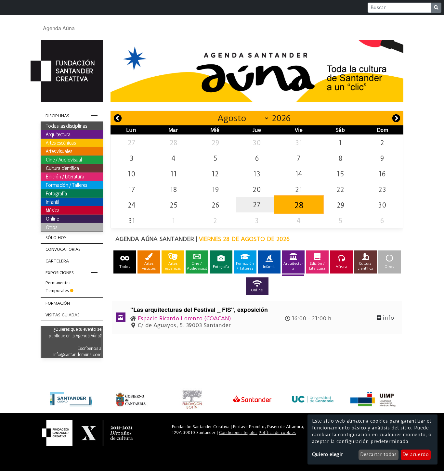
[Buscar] (436, 8)
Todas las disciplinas (66, 125)
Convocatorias (63, 249)
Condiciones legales (238, 432)
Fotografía (56, 193)
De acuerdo (415, 454)
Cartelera (57, 261)
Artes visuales (59, 151)
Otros (51, 227)
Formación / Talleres (66, 185)
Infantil (52, 201)
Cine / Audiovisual (64, 159)
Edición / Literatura (65, 176)
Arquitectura (58, 134)
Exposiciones (60, 272)
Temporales (57, 290)
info (387, 317)
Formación (58, 303)
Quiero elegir (327, 454)
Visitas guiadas (63, 314)
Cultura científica (62, 168)
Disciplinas (57, 115)
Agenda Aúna (59, 28)
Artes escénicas (61, 142)
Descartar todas (378, 454)
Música (52, 210)
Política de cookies (277, 432)
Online (52, 218)
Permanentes (58, 282)
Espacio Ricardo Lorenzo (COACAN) (184, 318)
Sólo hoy (56, 237)
